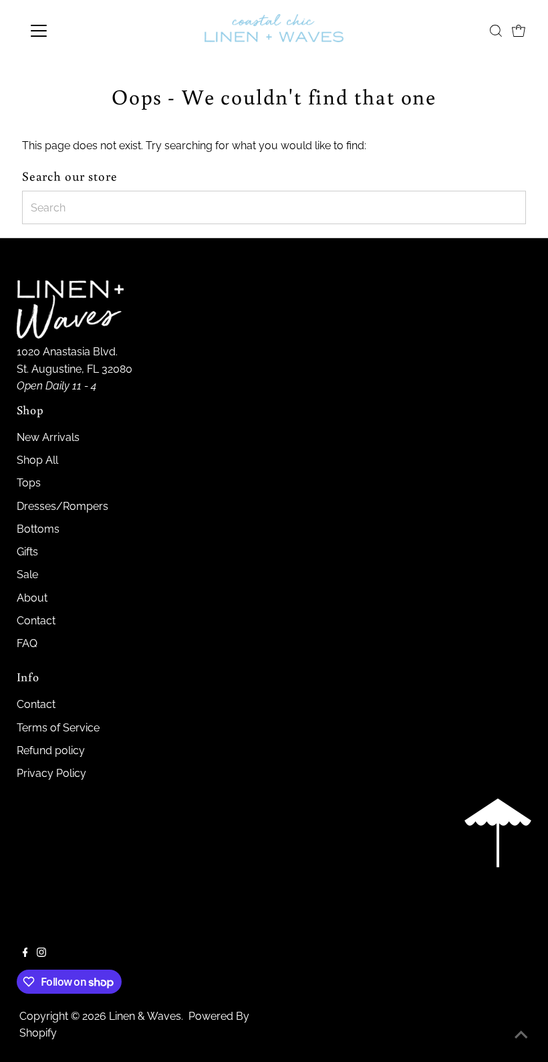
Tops (29, 482)
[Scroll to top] (521, 1035)
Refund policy (51, 750)
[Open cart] (518, 31)
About (32, 598)
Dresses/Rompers (62, 506)
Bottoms (38, 529)
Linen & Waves (145, 1016)
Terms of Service (58, 727)
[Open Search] (496, 31)
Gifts (27, 551)
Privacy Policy (51, 773)
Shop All (37, 460)
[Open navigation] (81, 31)
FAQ (27, 643)
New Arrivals (48, 437)
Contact (36, 620)
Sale (27, 574)
